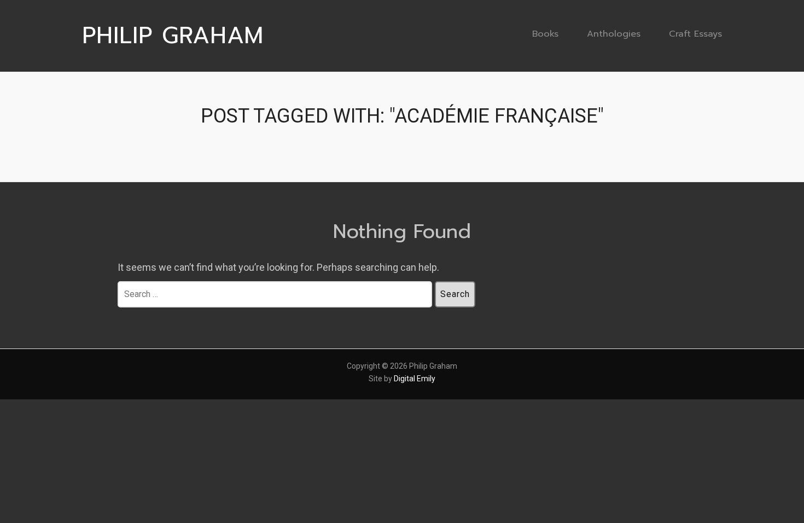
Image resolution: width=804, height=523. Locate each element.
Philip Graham (173, 35)
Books (545, 33)
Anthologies (613, 33)
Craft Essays (695, 33)
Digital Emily (414, 378)
